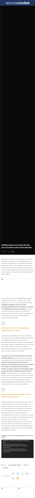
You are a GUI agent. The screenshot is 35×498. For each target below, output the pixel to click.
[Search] (32, 3)
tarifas (5, 467)
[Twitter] (4, 251)
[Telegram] (11, 251)
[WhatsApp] (7, 251)
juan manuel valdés (15, 465)
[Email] (13, 251)
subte (26, 465)
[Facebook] (2, 251)
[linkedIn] (9, 251)
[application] (17, 449)
